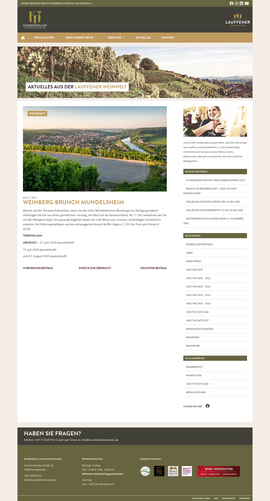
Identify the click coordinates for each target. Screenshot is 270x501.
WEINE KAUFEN (44, 38)
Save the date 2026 (197, 312)
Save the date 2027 (197, 320)
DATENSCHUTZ (228, 499)
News (189, 252)
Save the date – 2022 (198, 278)
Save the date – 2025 (198, 303)
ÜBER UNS (115, 38)
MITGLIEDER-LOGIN (201, 499)
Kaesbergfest (194, 366)
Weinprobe (193, 345)
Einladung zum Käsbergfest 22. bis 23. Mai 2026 (214, 210)
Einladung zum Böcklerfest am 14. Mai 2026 (213, 201)
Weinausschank (196, 392)
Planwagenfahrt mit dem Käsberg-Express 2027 (215, 180)
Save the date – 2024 (198, 295)
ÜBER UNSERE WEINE (22, 38)
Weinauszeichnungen (199, 328)
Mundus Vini (194, 375)
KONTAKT (168, 38)
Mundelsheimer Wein (199, 244)
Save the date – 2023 (198, 286)
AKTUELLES (143, 38)
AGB (216, 499)
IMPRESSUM (244, 499)
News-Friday (193, 261)
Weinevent (192, 337)
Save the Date (194, 269)
